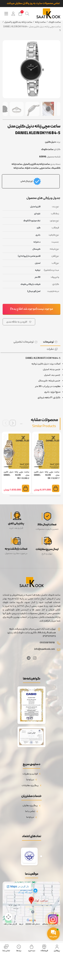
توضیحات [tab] (48, 342)
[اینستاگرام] (34, 659)
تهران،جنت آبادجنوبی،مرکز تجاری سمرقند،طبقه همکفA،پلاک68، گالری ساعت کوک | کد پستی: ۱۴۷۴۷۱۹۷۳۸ (31, 632)
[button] (13, 423)
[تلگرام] (28, 659)
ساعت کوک (54, 22)
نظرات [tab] (50, 349)
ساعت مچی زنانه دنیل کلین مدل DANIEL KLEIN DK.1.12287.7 (46, 475)
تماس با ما (30, 811)
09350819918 (47, 643)
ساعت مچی (44, 168)
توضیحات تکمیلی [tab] (23, 342)
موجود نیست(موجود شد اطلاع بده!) (31, 309)
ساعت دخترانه (31, 168)
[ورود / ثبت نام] (13, 13)
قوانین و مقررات (30, 774)
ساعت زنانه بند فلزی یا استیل (18, 22)
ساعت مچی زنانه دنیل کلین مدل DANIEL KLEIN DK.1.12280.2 (16, 475)
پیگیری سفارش (30, 805)
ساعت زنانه (40, 22)
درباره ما (30, 779)
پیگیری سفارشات (30, 785)
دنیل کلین (50, 142)
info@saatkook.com (44, 649)
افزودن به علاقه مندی (16, 322)
